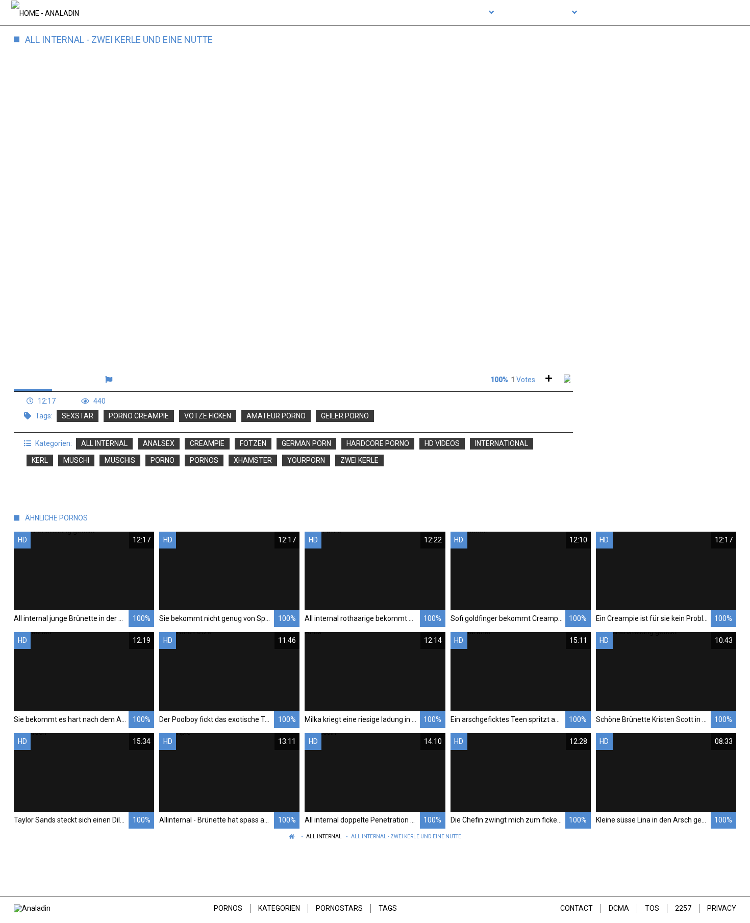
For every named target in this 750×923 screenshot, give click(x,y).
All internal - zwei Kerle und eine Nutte (406, 836)
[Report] (110, 379)
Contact (576, 908)
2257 (683, 908)
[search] (726, 13)
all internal (104, 443)
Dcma (619, 908)
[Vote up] (549, 380)
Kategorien (279, 908)
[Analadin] (45, 13)
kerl (40, 460)
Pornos (228, 908)
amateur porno (276, 416)
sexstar (77, 416)
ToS (652, 908)
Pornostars (339, 908)
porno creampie (139, 416)
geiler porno (345, 416)
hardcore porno (377, 443)
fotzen (253, 443)
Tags (388, 908)
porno (162, 460)
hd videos (442, 443)
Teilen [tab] (73, 380)
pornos (204, 460)
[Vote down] (567, 380)
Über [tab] (33, 380)
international (501, 443)
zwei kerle (359, 460)
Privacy (721, 908)
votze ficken (207, 416)
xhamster (253, 460)
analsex (158, 443)
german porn (306, 443)
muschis (120, 460)
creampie (207, 443)
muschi (76, 460)
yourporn (306, 460)
